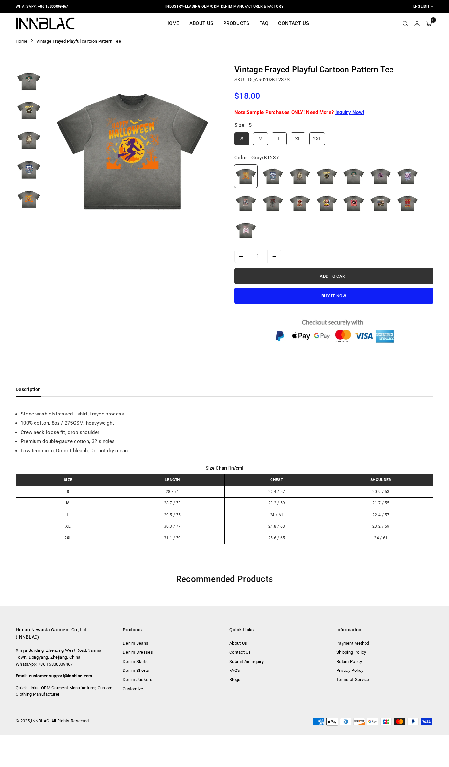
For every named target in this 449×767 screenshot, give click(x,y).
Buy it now (333, 295)
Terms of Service (352, 679)
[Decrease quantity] (241, 256)
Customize (133, 688)
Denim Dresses (138, 652)
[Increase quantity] (274, 256)
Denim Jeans (135, 643)
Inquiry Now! (349, 112)
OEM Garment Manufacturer (68, 687)
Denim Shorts (136, 670)
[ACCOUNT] (417, 23)
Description (28, 389)
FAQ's (234, 670)
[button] (210, 152)
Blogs (235, 679)
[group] (132, 152)
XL (298, 139)
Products (236, 23)
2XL (317, 139)
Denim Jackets (137, 679)
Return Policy (349, 661)
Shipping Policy (351, 652)
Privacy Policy (349, 670)
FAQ (264, 23)
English (421, 6)
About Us (201, 23)
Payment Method (352, 643)
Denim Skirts (135, 661)
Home (172, 23)
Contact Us (293, 23)
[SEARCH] (405, 23)
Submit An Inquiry (246, 661)
